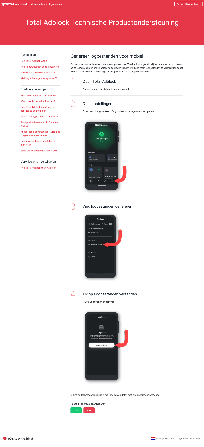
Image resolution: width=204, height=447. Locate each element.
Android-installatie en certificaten (38, 72)
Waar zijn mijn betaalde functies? (38, 101)
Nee (89, 410)
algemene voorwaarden (189, 438)
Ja (76, 410)
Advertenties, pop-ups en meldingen (40, 116)
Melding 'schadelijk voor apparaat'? (39, 78)
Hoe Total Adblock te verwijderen (38, 167)
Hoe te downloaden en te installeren (40, 66)
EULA (173, 438)
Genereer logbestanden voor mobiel (39, 150)
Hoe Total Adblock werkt (34, 61)
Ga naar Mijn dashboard (188, 4)
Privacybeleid (162, 438)
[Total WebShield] (18, 438)
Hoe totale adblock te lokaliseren (38, 95)
